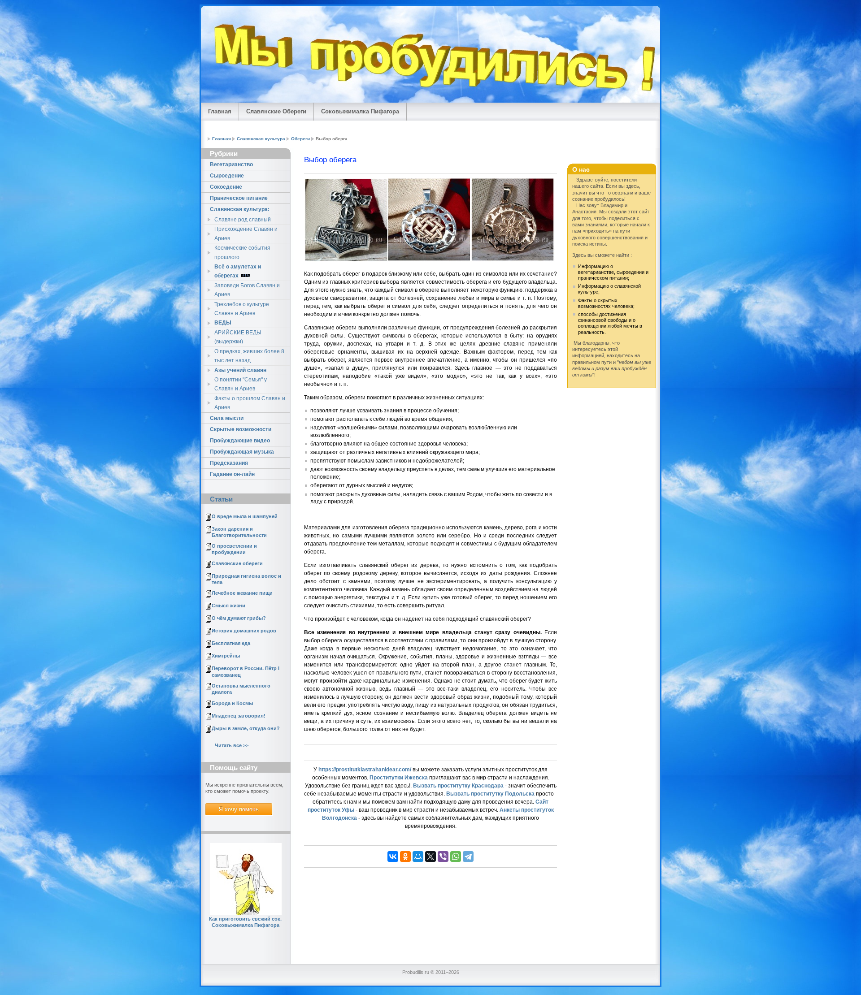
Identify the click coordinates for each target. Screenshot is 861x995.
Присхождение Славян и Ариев (246, 233)
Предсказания (229, 463)
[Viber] (443, 856)
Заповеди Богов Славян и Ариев (247, 290)
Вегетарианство (231, 164)
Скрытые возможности (240, 429)
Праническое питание (239, 198)
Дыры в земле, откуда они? (246, 728)
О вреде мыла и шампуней (245, 516)
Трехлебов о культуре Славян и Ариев (241, 308)
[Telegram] (468, 856)
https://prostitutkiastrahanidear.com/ (364, 769)
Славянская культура (261, 138)
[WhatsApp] (455, 856)
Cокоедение (226, 187)
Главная (219, 111)
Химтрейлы (226, 655)
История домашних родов (244, 630)
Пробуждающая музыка (242, 452)
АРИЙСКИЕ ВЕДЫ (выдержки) (237, 337)
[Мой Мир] (418, 856)
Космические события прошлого (242, 252)
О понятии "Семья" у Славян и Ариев (240, 384)
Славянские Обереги (276, 111)
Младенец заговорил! (238, 715)
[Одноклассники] (405, 856)
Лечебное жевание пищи (242, 593)
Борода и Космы (232, 703)
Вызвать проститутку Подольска (490, 794)
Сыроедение (227, 176)
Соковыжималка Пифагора (360, 111)
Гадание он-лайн (232, 474)
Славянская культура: (240, 209)
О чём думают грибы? (239, 618)
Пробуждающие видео (240, 440)
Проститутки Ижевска (399, 777)
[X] (430, 856)
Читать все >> (231, 745)
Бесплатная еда (231, 643)
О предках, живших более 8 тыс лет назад (249, 355)
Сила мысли (227, 418)
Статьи (221, 499)
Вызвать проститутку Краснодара (458, 786)
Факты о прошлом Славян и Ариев (249, 403)
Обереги (300, 138)
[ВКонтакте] (392, 856)
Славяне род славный (242, 219)
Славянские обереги (237, 563)
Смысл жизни (228, 605)
